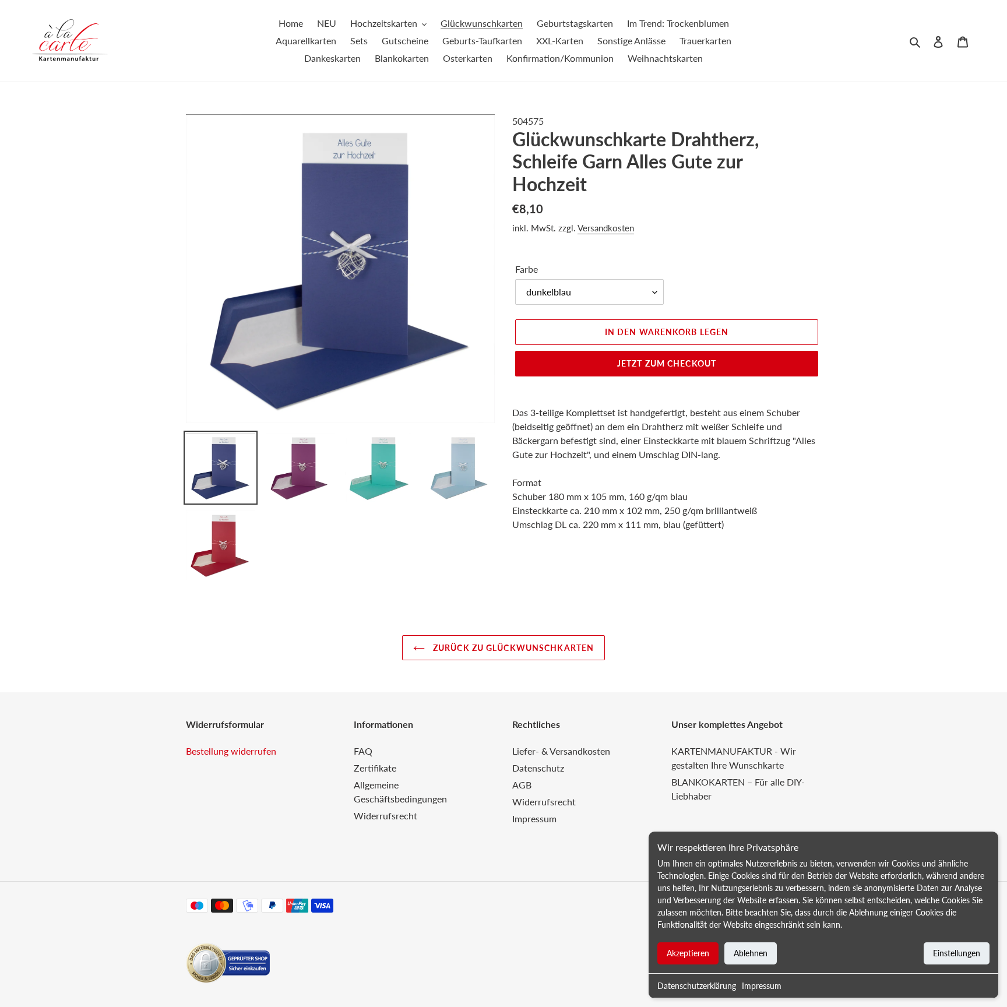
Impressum (761, 986)
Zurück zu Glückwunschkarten (512, 648)
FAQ (363, 750)
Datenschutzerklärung (696, 986)
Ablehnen (750, 953)
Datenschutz (538, 767)
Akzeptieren (688, 953)
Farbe (526, 268)
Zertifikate (375, 767)
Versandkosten (606, 228)
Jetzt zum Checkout (666, 363)
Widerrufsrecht (385, 815)
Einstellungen (956, 953)
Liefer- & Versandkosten (561, 750)
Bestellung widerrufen (231, 750)
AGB (521, 784)
